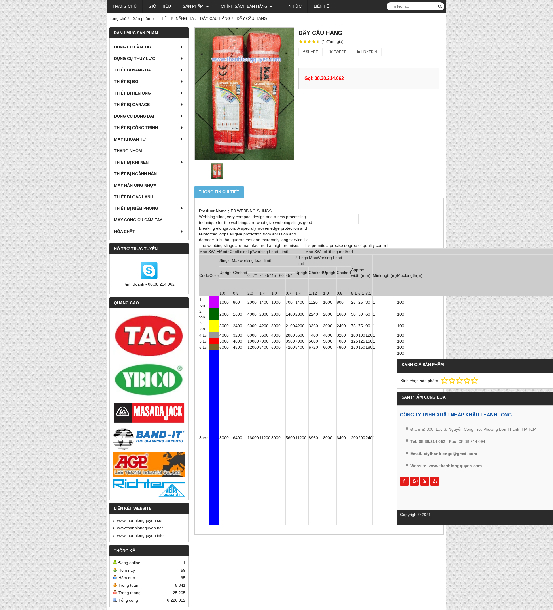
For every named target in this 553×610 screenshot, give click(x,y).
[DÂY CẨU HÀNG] (244, 94)
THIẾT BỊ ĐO (126, 81)
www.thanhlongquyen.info (140, 535)
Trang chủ (125, 6)
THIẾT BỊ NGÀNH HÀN (135, 173)
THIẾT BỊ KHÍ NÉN (131, 162)
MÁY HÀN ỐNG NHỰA (135, 185)
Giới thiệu (160, 6)
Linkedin (368, 52)
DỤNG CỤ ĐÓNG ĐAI (134, 116)
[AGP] (149, 464)
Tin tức (293, 6)
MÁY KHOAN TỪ (130, 139)
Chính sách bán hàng (245, 6)
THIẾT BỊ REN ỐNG (132, 93)
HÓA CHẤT (124, 231)
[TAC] (149, 336)
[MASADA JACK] (149, 413)
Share (311, 52)
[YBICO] (149, 380)
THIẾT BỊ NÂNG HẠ (132, 70)
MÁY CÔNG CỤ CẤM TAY (138, 220)
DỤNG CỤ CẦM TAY (133, 47)
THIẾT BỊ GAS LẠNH (133, 196)
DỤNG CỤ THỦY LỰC (134, 58)
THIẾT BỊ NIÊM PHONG (136, 208)
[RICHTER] (149, 488)
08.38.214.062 (432, 441)
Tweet (339, 52)
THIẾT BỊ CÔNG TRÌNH (136, 127)
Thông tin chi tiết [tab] (219, 192)
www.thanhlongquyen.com (141, 520)
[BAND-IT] (149, 438)
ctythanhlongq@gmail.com (450, 453)
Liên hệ (321, 6)
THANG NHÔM (128, 150)
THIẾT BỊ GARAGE (132, 104)
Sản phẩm (194, 6)
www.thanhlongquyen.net (140, 528)
